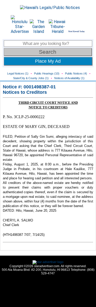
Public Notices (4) (76, 73)
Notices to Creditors (25, 92)
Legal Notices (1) (17, 73)
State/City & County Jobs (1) (31, 78)
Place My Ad (48, 61)
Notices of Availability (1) (69, 78)
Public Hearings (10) (46, 73)
